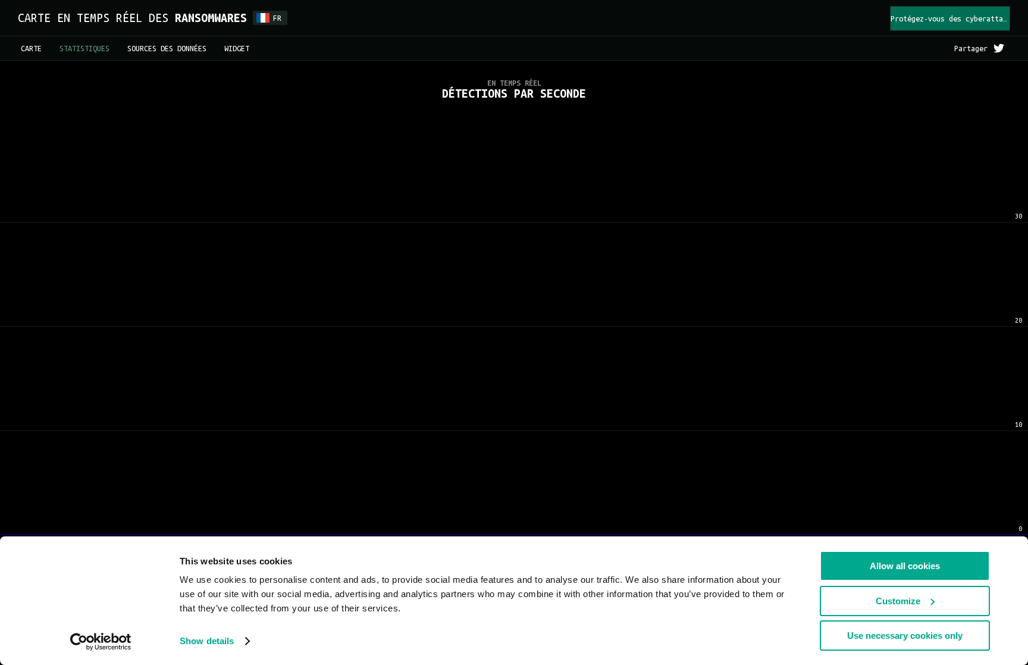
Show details (207, 641)
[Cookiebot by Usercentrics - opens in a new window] (101, 642)
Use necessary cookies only (905, 635)
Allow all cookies (905, 566)
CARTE (31, 48)
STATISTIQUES (84, 48)
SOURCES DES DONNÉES (166, 48)
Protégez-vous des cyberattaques (950, 18)
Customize (898, 601)
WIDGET (236, 48)
